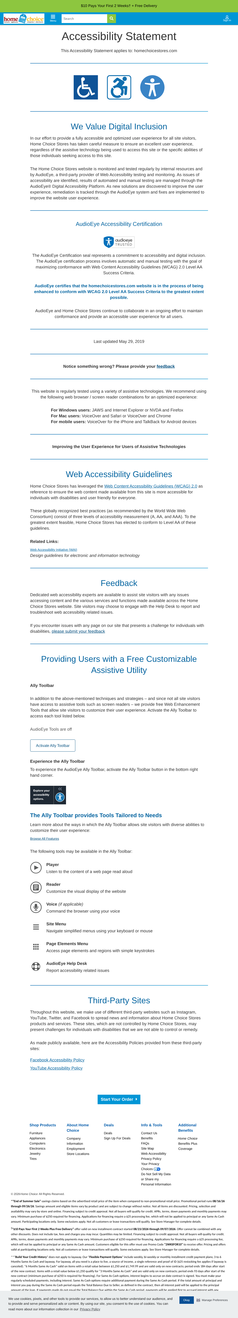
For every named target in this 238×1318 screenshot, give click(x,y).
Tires (33, 1159)
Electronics (37, 1148)
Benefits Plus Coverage (188, 1144)
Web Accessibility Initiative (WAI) (53, 550)
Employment (76, 1149)
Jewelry (35, 1153)
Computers (37, 1143)
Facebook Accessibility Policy (57, 1060)
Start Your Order (117, 1099)
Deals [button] (109, 1125)
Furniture (36, 1133)
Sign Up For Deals (117, 1138)
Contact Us (149, 1133)
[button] (212, 1300)
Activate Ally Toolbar (52, 746)
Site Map (147, 1148)
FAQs (145, 1143)
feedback (166, 366)
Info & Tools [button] (151, 1125)
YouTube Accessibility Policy (56, 1068)
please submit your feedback (78, 631)
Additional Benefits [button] (187, 1128)
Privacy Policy (90, 1309)
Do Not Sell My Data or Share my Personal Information (156, 1179)
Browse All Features (44, 838)
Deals (108, 1133)
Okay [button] (186, 1300)
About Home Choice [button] (78, 1128)
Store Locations (78, 1154)
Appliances (38, 1138)
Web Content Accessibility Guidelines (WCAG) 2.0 (150, 486)
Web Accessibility (153, 1153)
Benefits (147, 1138)
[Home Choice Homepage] (23, 18)
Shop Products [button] (43, 1125)
